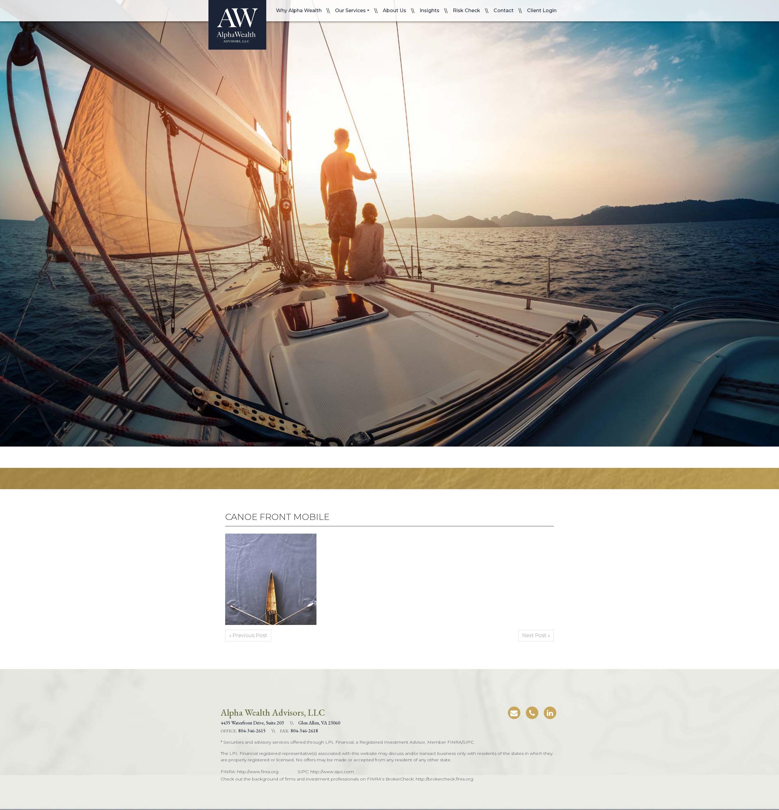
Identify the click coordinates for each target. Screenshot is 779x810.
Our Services (350, 10)
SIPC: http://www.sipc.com (326, 771)
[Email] (514, 712)
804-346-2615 (252, 731)
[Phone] (532, 712)
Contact (504, 10)
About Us (394, 10)
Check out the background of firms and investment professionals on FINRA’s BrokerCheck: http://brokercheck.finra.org (347, 779)
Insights (429, 10)
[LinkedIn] (550, 712)
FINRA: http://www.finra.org (249, 771)
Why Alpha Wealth (299, 10)
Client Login (542, 10)
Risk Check (466, 10)
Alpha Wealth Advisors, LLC (237, 25)
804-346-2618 (304, 731)
